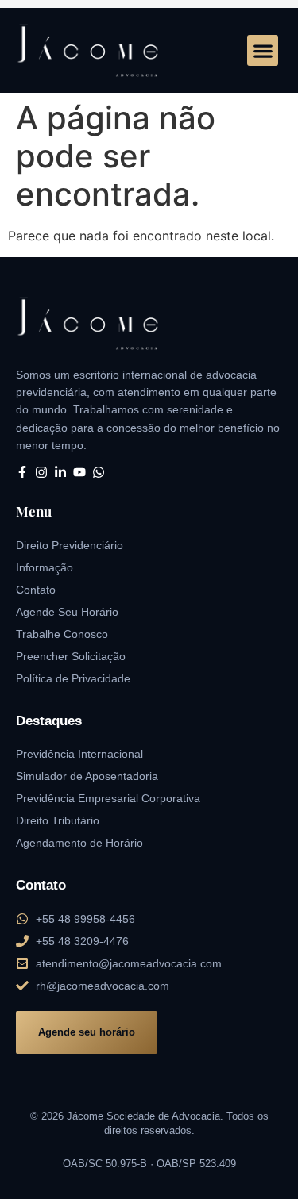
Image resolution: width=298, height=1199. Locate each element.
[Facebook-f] (22, 472)
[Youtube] (79, 472)
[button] (262, 50)
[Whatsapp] (98, 472)
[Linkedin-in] (60, 472)
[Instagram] (41, 472)
